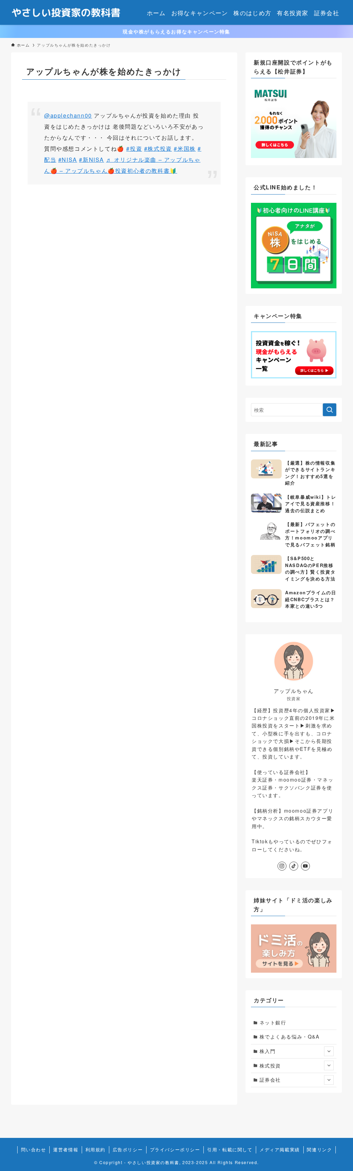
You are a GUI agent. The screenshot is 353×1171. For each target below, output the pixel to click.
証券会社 (270, 1079)
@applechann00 (68, 115)
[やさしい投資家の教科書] (66, 12)
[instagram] (282, 866)
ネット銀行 (273, 1022)
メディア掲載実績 (280, 1149)
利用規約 (95, 1149)
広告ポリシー (128, 1149)
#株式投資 (158, 148)
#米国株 (184, 148)
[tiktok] (293, 866)
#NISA (67, 159)
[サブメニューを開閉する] (329, 1051)
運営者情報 (65, 1149)
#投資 (134, 148)
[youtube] (305, 866)
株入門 (268, 1051)
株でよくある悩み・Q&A (290, 1036)
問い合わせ (33, 1149)
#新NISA (91, 159)
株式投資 (270, 1065)
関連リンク (319, 1149)
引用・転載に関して (229, 1149)
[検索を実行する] (329, 409)
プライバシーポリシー (175, 1149)
